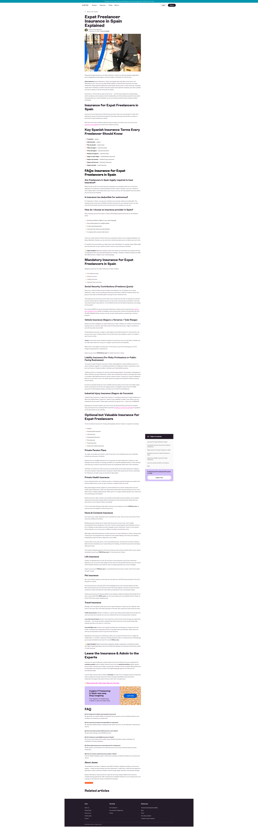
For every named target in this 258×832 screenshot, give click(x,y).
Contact (87, 818)
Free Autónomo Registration (116, 810)
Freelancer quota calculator (148, 818)
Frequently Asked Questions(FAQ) (149, 807)
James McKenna (98, 29)
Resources (102, 5)
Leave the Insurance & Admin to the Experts (158, 463)
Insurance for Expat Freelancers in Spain (157, 442)
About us (116, 5)
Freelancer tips (89, 782)
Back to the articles (92, 11)
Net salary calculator (146, 815)
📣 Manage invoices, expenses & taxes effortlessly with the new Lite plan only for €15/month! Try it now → (129, 1)
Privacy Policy (88, 810)
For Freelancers (113, 807)
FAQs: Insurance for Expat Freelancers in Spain (159, 450)
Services (94, 5)
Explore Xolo (159, 477)
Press (142, 813)
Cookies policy (88, 815)
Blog (142, 810)
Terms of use (88, 813)
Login (163, 5)
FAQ (148, 466)
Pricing (110, 5)
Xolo (85, 5)
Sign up (172, 5)
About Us (87, 807)
